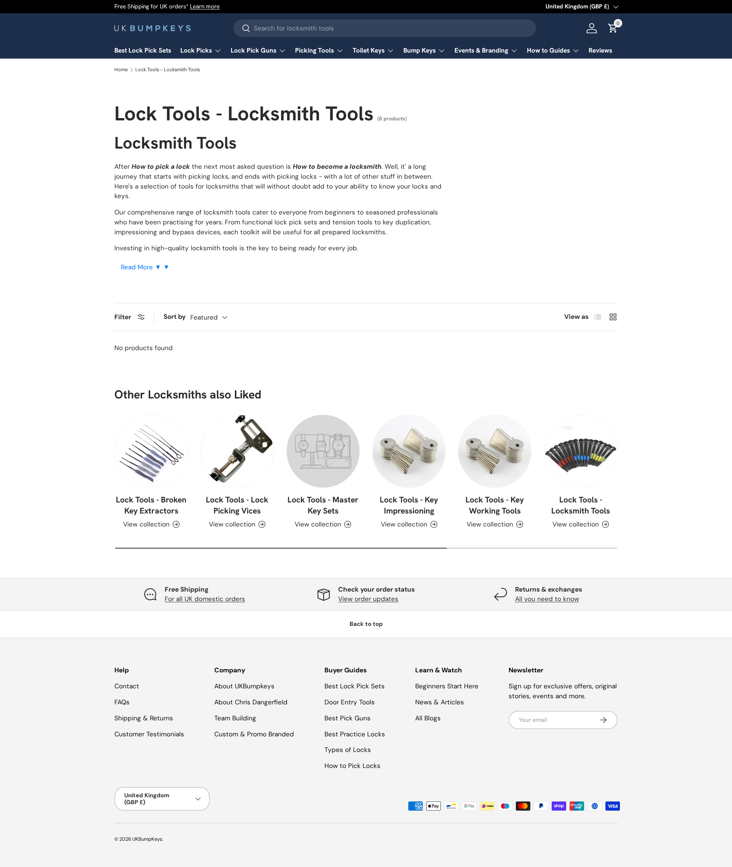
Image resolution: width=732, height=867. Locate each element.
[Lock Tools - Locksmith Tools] (580, 451)
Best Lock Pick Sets (142, 50)
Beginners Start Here (446, 686)
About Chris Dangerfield (250, 702)
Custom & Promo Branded (254, 734)
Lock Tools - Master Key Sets (322, 505)
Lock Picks (196, 50)
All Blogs (428, 718)
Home (121, 69)
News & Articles (439, 702)
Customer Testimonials (149, 734)
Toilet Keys (369, 50)
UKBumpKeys (147, 839)
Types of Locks (347, 749)
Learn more (205, 6)
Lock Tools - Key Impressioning (409, 505)
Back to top (366, 624)
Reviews (600, 50)
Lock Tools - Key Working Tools (495, 505)
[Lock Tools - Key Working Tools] (494, 451)
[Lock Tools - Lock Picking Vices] (237, 451)
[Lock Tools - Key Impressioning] (408, 451)
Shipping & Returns (143, 718)
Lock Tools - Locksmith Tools (167, 69)
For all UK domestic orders (205, 599)
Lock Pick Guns (253, 50)
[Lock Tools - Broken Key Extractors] (151, 451)
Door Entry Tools (349, 702)
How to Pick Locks (352, 765)
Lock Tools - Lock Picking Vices (237, 505)
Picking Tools (314, 50)
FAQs (122, 702)
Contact (126, 686)
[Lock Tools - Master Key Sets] (323, 451)
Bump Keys (419, 50)
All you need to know (547, 599)
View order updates (368, 599)
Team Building (235, 718)
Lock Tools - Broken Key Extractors (151, 505)
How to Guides (548, 50)
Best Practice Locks (354, 734)
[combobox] (384, 28)
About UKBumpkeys (244, 686)
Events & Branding (481, 50)
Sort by (175, 316)
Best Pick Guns (347, 718)
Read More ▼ (142, 267)
